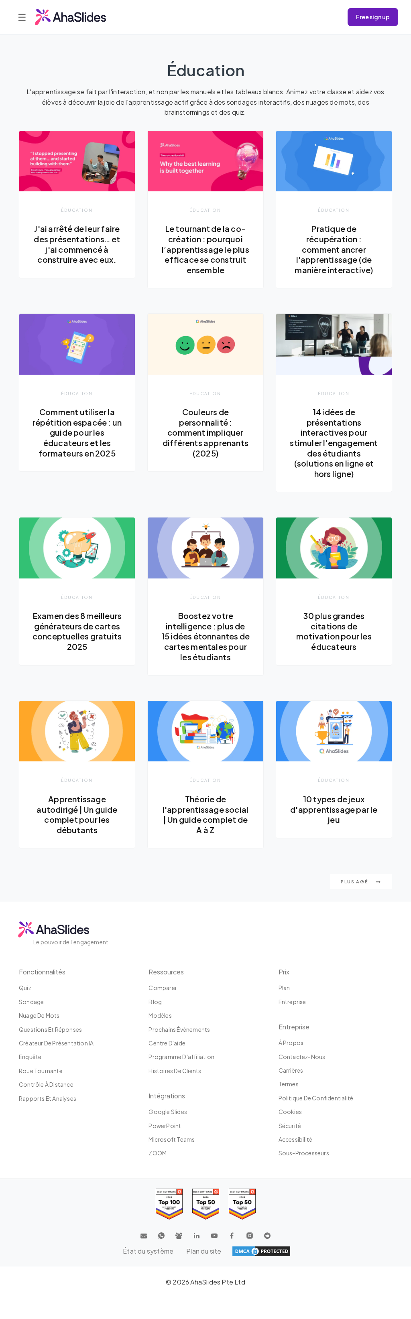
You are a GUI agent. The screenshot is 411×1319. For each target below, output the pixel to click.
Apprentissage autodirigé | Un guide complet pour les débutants (77, 814)
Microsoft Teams (172, 1139)
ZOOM (158, 1153)
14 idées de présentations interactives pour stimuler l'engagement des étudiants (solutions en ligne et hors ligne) (334, 443)
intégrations (167, 1096)
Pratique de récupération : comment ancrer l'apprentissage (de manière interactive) (334, 249)
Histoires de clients (175, 1070)
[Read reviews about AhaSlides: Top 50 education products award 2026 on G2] (205, 1204)
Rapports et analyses (47, 1098)
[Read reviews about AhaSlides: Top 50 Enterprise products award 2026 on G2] (242, 1204)
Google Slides (168, 1111)
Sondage (31, 1001)
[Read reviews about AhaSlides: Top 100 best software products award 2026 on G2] (169, 1204)
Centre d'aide (167, 1043)
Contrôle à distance (46, 1084)
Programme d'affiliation (181, 1056)
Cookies (290, 1111)
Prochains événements (179, 1029)
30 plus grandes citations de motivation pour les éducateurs (334, 631)
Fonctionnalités (42, 972)
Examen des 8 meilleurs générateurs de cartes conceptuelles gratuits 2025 (77, 631)
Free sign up (373, 16)
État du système (148, 1251)
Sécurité (290, 1125)
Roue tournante (41, 1070)
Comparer (163, 987)
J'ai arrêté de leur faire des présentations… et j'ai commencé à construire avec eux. (77, 244)
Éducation (77, 210)
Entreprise (292, 1001)
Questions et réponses (50, 1029)
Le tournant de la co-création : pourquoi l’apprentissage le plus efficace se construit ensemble (205, 249)
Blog (155, 1001)
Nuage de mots (39, 1015)
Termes (289, 1084)
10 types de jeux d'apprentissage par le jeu (333, 809)
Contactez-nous (302, 1056)
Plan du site (203, 1251)
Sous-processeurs (304, 1153)
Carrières (291, 1070)
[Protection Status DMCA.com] (261, 1251)
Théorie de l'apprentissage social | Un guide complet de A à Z (205, 814)
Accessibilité (296, 1139)
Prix (284, 972)
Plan (284, 987)
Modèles (160, 1015)
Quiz (25, 987)
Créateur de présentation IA (56, 1043)
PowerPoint (165, 1125)
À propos (291, 1042)
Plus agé (355, 881)
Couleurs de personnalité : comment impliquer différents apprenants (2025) (205, 432)
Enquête (30, 1056)
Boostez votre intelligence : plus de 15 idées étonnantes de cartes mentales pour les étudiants (205, 636)
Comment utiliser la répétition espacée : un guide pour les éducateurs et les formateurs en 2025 (77, 432)
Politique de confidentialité (316, 1098)
